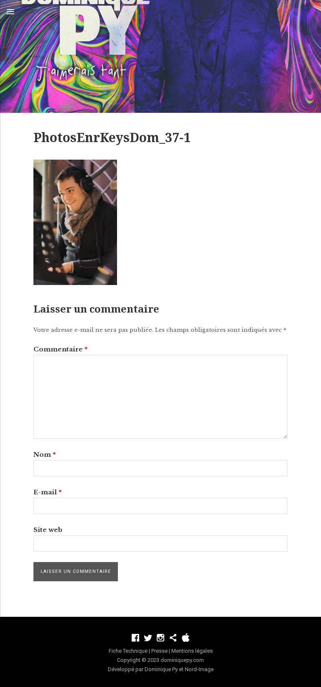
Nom (44, 454)
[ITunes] (186, 638)
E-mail (47, 492)
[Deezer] (173, 638)
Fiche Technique (128, 651)
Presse (159, 651)
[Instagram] (160, 638)
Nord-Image (199, 669)
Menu (10, 12)
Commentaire (60, 349)
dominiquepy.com (182, 660)
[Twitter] (148, 638)
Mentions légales (192, 651)
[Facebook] (135, 638)
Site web (47, 530)
